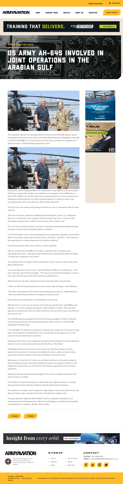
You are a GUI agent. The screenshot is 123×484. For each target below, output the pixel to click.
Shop (53, 465)
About (70, 462)
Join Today (112, 12)
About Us (79, 13)
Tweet (31, 416)
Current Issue (51, 13)
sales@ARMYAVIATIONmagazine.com (104, 459)
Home (38, 13)
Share (15, 416)
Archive (66, 13)
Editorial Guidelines (96, 3)
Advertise (93, 13)
